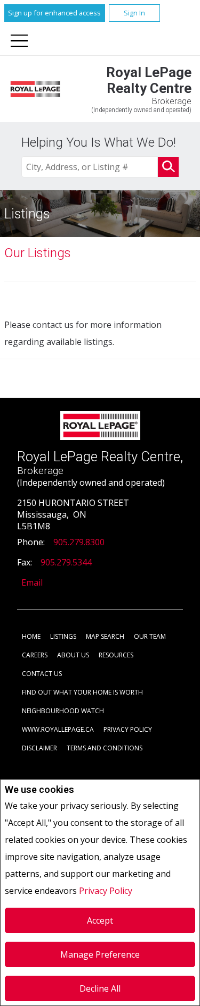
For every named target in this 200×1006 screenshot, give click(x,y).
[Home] (35, 88)
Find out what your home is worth (82, 692)
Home (31, 636)
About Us (73, 655)
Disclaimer (39, 748)
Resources (116, 655)
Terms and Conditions (104, 748)
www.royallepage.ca (58, 729)
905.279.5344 (66, 562)
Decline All (100, 988)
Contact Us (42, 673)
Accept (100, 920)
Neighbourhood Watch (63, 710)
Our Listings (37, 253)
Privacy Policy (105, 891)
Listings (63, 636)
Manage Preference (100, 954)
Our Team (150, 636)
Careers (34, 655)
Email (32, 582)
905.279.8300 (79, 542)
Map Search (105, 636)
